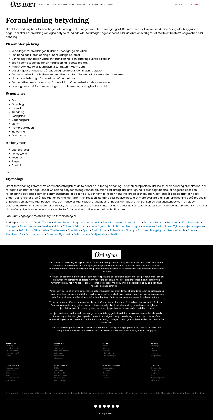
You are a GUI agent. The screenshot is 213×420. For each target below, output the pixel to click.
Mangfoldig (70, 222)
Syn (100, 226)
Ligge (136, 226)
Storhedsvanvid (90, 222)
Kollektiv (113, 234)
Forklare (143, 230)
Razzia (148, 222)
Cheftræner (57, 230)
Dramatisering (35, 234)
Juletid (109, 226)
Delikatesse (81, 234)
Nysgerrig (65, 234)
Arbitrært (80, 226)
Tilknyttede (40, 230)
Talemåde (116, 230)
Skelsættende (176, 230)
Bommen (116, 222)
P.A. (21, 234)
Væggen (11, 226)
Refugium (25, 230)
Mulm (57, 222)
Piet (105, 222)
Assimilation (99, 230)
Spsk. (86, 230)
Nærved (11, 230)
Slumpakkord (132, 222)
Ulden (167, 226)
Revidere (11, 234)
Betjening (173, 222)
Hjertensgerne (194, 226)
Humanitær (123, 226)
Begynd (159, 222)
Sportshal (74, 230)
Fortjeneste (98, 234)
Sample (52, 234)
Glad (37, 222)
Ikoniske (34, 226)
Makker (46, 226)
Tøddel (46, 222)
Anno (92, 226)
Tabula (67, 226)
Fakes (23, 226)
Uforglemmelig (190, 222)
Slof (158, 226)
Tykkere (178, 226)
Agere (191, 230)
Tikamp (130, 230)
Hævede (148, 226)
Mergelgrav (157, 230)
